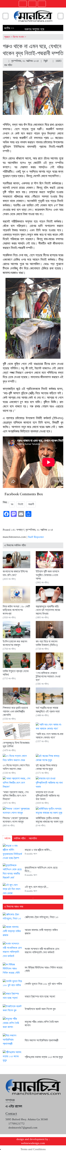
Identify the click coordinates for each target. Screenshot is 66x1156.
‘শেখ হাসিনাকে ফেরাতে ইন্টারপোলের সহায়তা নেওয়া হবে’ (48, 676)
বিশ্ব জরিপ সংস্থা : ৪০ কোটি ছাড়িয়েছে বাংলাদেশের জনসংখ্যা (16, 610)
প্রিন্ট (46, 60)
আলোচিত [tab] (33, 838)
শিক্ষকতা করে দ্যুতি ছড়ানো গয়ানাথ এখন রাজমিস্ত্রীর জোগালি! (15, 711)
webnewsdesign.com (33, 1143)
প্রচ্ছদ (7, 36)
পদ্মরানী (31, 504)
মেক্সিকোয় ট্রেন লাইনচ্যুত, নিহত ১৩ (41, 917)
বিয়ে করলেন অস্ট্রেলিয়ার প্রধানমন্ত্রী (41, 1040)
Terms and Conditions (33, 1149)
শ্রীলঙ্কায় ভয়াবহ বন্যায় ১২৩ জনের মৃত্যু (44, 1056)
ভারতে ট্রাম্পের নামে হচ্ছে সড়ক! (40, 996)
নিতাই (20, 504)
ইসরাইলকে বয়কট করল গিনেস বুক (40, 1008)
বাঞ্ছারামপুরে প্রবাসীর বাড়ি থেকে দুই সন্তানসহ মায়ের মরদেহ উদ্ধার (48, 610)
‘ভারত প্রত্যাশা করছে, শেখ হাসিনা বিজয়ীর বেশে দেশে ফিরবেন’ (15, 796)
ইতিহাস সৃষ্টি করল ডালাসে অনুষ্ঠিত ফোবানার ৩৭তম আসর (47, 575)
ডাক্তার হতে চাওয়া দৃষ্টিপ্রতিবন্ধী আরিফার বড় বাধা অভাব (48, 796)
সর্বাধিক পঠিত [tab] (19, 838)
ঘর (12, 504)
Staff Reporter (36, 536)
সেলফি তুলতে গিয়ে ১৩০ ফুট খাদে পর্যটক (43, 983)
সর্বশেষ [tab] (7, 838)
